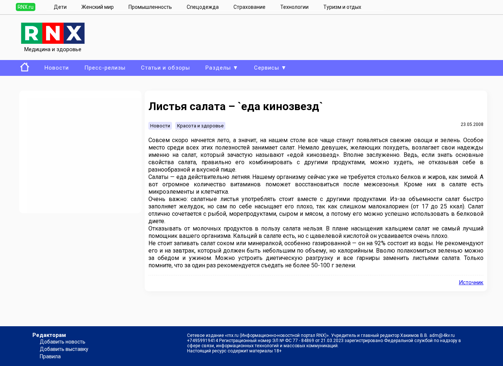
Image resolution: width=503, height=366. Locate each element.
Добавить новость (62, 342)
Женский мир (97, 7)
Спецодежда (203, 7)
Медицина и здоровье (52, 49)
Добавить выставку (64, 349)
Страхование (249, 7)
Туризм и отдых (342, 7)
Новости (57, 67)
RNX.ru (26, 7)
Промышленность (150, 7)
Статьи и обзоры (165, 67)
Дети (60, 7)
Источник (471, 282)
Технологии (294, 7)
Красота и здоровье (200, 126)
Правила (50, 356)
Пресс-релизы (105, 67)
